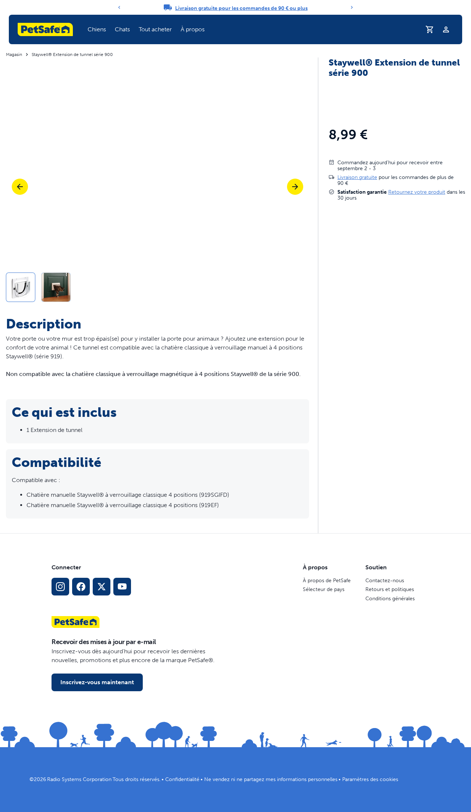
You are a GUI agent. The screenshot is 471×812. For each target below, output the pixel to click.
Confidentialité (182, 779)
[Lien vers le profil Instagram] (60, 586)
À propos (193, 29)
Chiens (97, 29)
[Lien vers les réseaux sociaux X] (101, 586)
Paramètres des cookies (370, 779)
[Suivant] (351, 7)
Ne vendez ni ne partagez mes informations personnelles (270, 779)
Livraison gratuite (357, 177)
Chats (122, 29)
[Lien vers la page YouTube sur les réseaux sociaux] (122, 586)
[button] (97, 29)
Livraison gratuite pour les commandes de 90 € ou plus (241, 8)
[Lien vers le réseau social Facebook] (81, 586)
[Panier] (429, 29)
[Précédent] (119, 7)
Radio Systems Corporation (79, 779)
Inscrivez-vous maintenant (97, 682)
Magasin (14, 54)
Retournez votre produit (416, 192)
